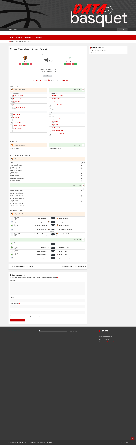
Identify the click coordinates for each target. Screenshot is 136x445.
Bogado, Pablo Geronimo (57, 101)
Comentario (13, 280)
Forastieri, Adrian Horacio (19, 107)
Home (11, 37)
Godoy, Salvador (17, 122)
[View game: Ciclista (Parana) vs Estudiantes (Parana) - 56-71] (47, 248)
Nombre (12, 297)
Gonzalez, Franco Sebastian (58, 134)
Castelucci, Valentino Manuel (19, 125)
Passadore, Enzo (56, 108)
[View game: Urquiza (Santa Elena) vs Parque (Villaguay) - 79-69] (47, 222)
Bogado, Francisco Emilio (57, 130)
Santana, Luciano (56, 127)
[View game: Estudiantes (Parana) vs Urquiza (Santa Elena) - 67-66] (47, 218)
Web (11, 309)
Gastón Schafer (110, 342)
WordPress (49, 442)
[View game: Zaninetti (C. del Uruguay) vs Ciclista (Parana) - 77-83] (47, 244)
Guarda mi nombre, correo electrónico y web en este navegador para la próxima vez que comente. (35, 316)
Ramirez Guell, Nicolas (18, 95)
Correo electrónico (15, 303)
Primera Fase (49, 51)
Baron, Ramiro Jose (37, 80)
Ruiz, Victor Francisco (18, 104)
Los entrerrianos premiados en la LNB (99, 50)
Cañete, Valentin (17, 120)
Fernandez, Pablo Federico (58, 105)
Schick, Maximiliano (17, 128)
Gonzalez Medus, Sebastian (58, 118)
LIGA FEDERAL (29, 37)
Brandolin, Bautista (56, 98)
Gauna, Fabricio (16, 114)
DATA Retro (19, 37)
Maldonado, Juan (46, 80)
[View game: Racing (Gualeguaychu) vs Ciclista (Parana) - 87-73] (47, 254)
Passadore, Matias (56, 115)
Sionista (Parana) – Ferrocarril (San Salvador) (22, 266)
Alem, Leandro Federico (18, 98)
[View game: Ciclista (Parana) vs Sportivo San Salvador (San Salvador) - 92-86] (47, 258)
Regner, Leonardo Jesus (57, 95)
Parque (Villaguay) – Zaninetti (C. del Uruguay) (73, 266)
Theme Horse (33, 442)
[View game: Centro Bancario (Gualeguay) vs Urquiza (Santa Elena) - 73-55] (47, 226)
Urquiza (48, 79)
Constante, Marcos (17, 131)
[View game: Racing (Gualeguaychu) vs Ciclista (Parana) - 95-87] (47, 251)
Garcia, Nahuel (55, 124)
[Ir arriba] (132, 438)
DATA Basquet (20, 442)
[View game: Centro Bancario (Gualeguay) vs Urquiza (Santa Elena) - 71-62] (47, 235)
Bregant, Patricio (65, 80)
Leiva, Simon (16, 117)
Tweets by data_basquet (14, 330)
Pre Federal (39, 37)
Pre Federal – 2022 (42, 51)
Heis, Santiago (55, 121)
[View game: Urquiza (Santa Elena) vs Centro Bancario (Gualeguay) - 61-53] (47, 230)
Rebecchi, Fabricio (17, 101)
